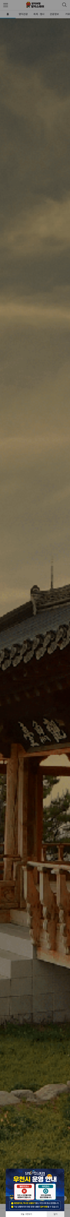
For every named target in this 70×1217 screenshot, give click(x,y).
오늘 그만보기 (26, 1214)
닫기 (55, 1214)
